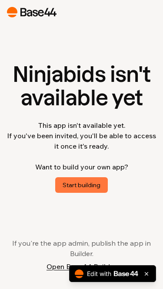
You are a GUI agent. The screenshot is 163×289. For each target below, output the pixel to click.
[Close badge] (146, 274)
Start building (81, 185)
